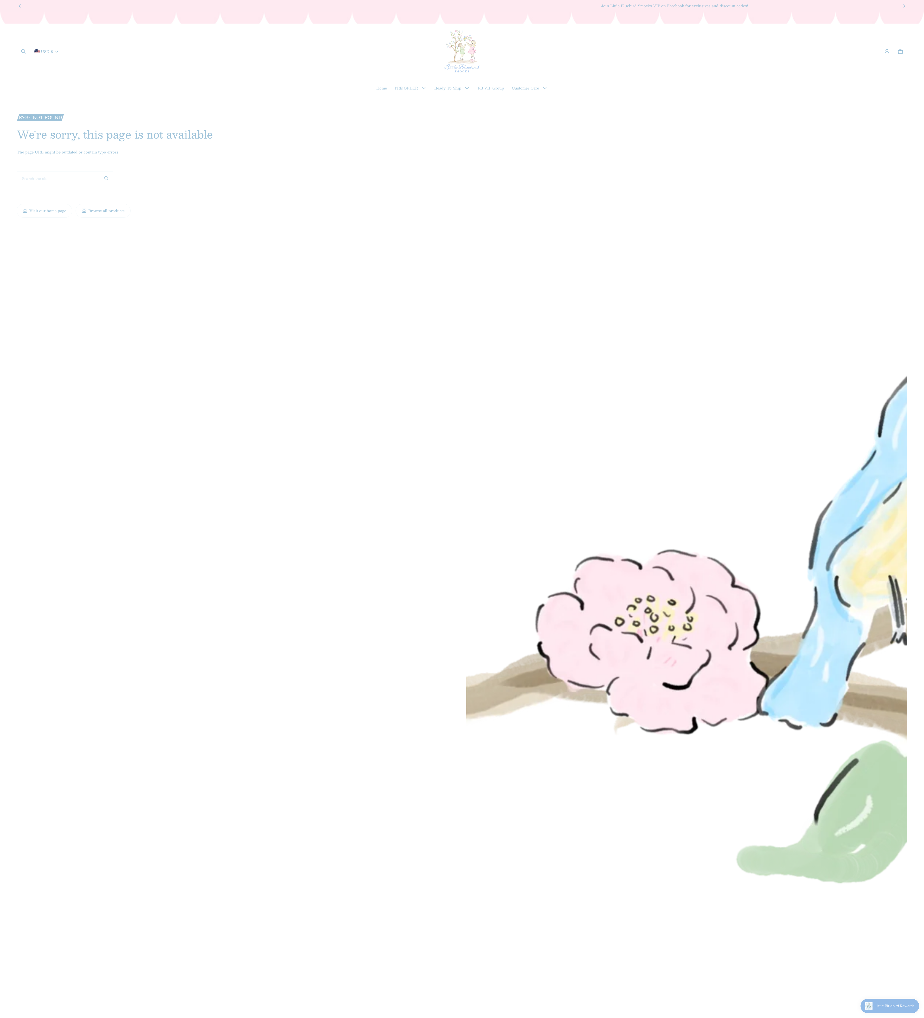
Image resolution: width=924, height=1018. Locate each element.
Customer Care (525, 88)
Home (381, 88)
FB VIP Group (491, 88)
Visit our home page (47, 211)
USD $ (47, 51)
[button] (23, 51)
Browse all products (106, 211)
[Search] (106, 178)
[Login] (887, 51)
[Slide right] (904, 6)
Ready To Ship (447, 88)
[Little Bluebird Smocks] (462, 51)
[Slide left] (20, 6)
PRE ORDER (406, 88)
